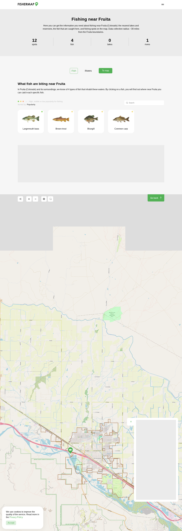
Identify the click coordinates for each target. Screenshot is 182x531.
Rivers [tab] (88, 70)
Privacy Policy (16, 517)
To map (105, 70)
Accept (11, 523)
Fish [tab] (74, 70)
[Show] (70, 450)
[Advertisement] (91, 163)
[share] (20, 199)
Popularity (31, 104)
